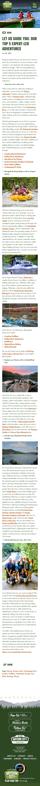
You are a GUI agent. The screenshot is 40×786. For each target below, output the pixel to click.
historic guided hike (9, 523)
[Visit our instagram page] (20, 730)
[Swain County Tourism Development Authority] (7, 5)
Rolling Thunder (10, 347)
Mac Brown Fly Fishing (13, 159)
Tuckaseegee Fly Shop (12, 167)
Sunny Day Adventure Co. (21, 432)
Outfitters (11, 674)
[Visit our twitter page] (18, 730)
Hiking (16, 676)
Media (30, 756)
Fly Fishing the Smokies (29, 129)
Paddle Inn (8, 341)
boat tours (32, 408)
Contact (21, 756)
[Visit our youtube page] (22, 730)
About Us (11, 756)
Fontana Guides (30, 137)
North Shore (11, 491)
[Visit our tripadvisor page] (24, 730)
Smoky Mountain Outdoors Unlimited (18, 162)
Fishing (9, 671)
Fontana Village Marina (11, 427)
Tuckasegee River (30, 671)
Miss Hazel (6, 429)
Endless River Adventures (13, 156)
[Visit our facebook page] (16, 730)
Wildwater (27, 277)
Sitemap (17, 759)
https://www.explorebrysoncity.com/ (17, 652)
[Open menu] (34, 5)
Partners (8, 759)
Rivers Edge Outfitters (12, 164)
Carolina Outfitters (11, 336)
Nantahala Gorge (23, 674)
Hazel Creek (7, 518)
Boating (10, 676)
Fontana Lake (19, 96)
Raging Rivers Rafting (12, 344)
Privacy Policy (29, 759)
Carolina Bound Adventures (15, 154)
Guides (5, 674)
